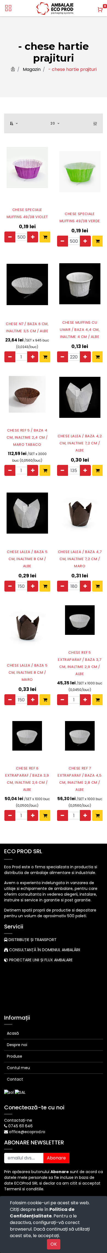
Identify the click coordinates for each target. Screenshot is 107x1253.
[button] (14, 123)
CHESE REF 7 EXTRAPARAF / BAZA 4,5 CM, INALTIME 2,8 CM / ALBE (80, 779)
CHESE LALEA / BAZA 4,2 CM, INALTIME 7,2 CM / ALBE (80, 443)
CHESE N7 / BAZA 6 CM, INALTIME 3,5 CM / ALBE (27, 327)
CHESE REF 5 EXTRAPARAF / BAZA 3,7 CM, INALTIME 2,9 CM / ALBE (80, 663)
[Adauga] (32, 236)
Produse (14, 1056)
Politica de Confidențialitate (42, 1212)
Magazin (32, 69)
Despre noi (17, 1044)
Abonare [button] (56, 1158)
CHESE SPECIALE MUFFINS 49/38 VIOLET (27, 213)
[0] (100, 9)
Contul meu (18, 1067)
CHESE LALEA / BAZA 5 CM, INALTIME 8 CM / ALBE (27, 559)
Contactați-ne (18, 1120)
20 (53, 123)
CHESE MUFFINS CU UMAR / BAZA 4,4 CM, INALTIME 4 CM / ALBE (80, 329)
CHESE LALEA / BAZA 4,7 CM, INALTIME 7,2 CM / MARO (80, 559)
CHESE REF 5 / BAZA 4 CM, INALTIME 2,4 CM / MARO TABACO (27, 437)
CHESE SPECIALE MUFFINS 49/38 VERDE (80, 217)
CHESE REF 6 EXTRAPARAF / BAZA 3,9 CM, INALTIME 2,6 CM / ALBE (27, 779)
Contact (15, 1079)
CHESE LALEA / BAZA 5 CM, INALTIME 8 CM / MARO (27, 672)
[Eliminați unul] (9, 236)
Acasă (13, 1033)
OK (53, 1244)
